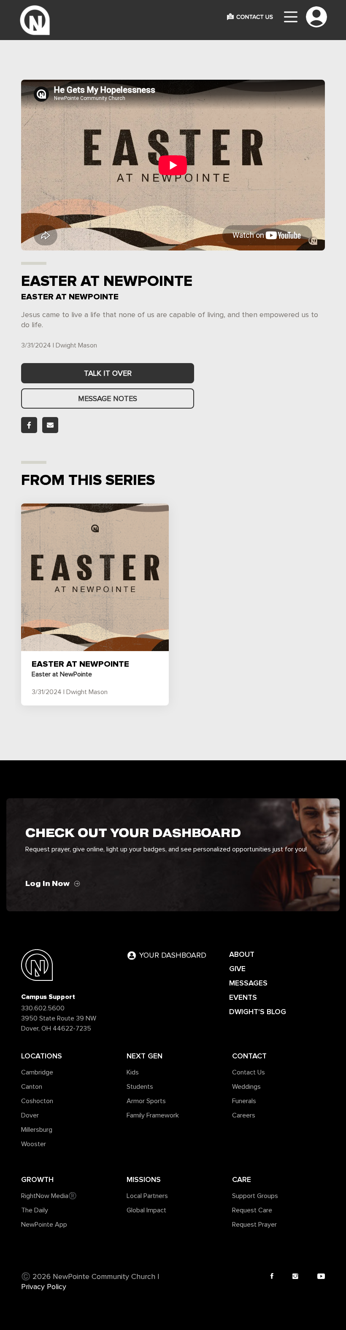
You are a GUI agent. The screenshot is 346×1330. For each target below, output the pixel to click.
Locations (41, 1056)
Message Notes (107, 399)
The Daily (34, 1210)
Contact (249, 1056)
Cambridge (37, 1072)
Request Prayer (254, 1224)
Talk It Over (108, 373)
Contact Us (248, 1072)
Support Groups (255, 1196)
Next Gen (144, 1056)
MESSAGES (248, 983)
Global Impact (146, 1210)
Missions (144, 1179)
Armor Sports (146, 1101)
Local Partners (147, 1196)
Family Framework (153, 1115)
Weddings (246, 1086)
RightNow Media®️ (49, 1196)
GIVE (237, 968)
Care (241, 1179)
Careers (243, 1115)
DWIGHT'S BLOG (257, 1011)
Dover (30, 1115)
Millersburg (36, 1129)
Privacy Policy (43, 1287)
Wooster (33, 1144)
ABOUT (241, 954)
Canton (31, 1086)
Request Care (252, 1210)
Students (140, 1086)
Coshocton (37, 1101)
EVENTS (243, 997)
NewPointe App (44, 1224)
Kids (133, 1072)
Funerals (244, 1101)
